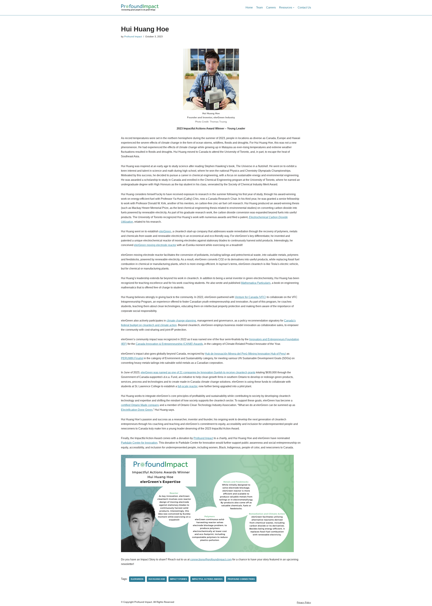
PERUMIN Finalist (132, 358)
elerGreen (165, 231)
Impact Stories (178, 579)
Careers (271, 7)
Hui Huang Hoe (156, 579)
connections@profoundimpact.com (211, 559)
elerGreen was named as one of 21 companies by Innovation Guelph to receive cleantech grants (198, 372)
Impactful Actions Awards (207, 579)
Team (259, 7)
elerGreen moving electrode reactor (155, 245)
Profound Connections (241, 579)
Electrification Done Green (137, 409)
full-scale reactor (187, 386)
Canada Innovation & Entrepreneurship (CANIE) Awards (169, 343)
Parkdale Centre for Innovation (139, 442)
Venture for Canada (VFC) (250, 297)
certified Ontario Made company (140, 405)
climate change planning (181, 320)
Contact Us (304, 7)
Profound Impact (133, 36)
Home (249, 7)
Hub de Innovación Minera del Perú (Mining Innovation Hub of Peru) (245, 353)
